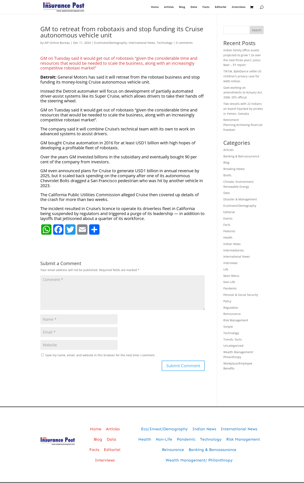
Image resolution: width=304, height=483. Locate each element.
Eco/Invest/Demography (110, 43)
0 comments (184, 43)
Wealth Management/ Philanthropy (199, 460)
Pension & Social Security (240, 295)
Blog (182, 7)
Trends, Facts (232, 339)
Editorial (220, 7)
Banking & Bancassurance (241, 156)
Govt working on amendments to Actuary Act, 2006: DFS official (243, 92)
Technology (164, 43)
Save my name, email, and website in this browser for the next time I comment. (100, 355)
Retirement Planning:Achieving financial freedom (242, 125)
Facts (205, 7)
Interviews (238, 7)
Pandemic (230, 288)
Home (155, 7)
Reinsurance (232, 314)
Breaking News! (234, 169)
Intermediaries (233, 250)
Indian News (232, 244)
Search (256, 30)
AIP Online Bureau (57, 43)
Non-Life (229, 282)
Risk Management (235, 320)
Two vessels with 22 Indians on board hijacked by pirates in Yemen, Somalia (243, 109)
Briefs (227, 175)
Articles (169, 7)
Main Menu (231, 276)
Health (227, 237)
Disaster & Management (240, 199)
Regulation (230, 308)
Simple (228, 327)
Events (227, 218)
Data (193, 7)
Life (225, 269)
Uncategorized (233, 346)
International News (142, 43)
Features (229, 231)
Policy (227, 301)
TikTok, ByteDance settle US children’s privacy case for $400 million (242, 76)
